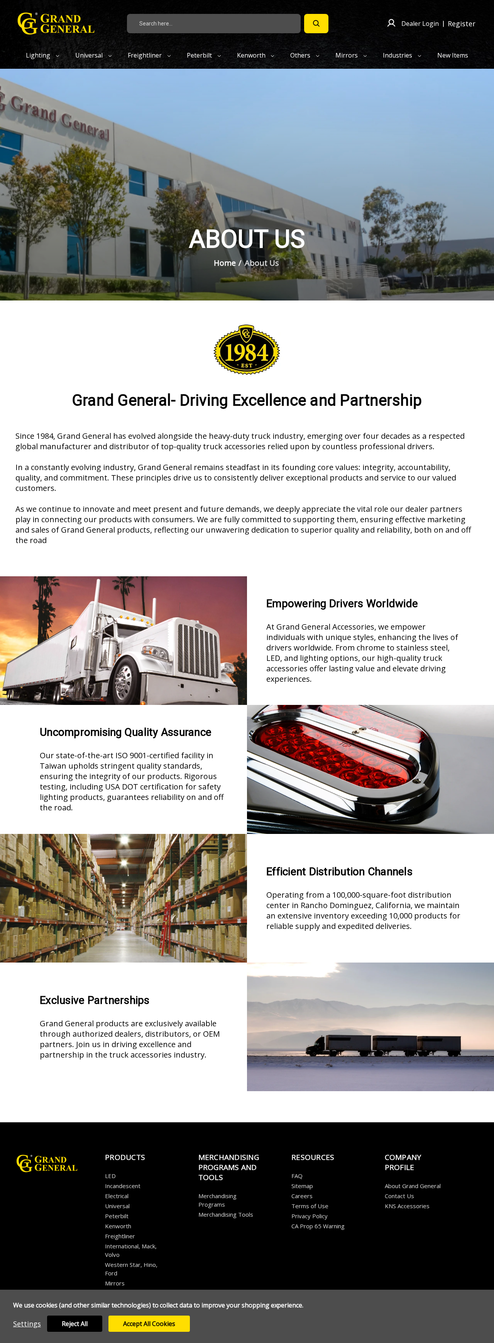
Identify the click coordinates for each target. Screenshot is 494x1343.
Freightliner (145, 55)
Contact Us (399, 1196)
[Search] (316, 23)
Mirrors (347, 55)
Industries (398, 55)
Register (461, 23)
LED (110, 1176)
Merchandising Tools (225, 1214)
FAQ (297, 1176)
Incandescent (122, 1186)
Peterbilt (200, 55)
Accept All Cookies (149, 1323)
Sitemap (302, 1186)
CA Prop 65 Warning (318, 1226)
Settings (27, 1323)
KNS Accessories (407, 1206)
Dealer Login (420, 23)
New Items (452, 55)
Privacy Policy (309, 1216)
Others (301, 55)
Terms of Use (309, 1206)
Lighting (39, 55)
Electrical (117, 1196)
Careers (302, 1196)
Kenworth (252, 55)
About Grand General (413, 1186)
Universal (89, 55)
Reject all (75, 1323)
